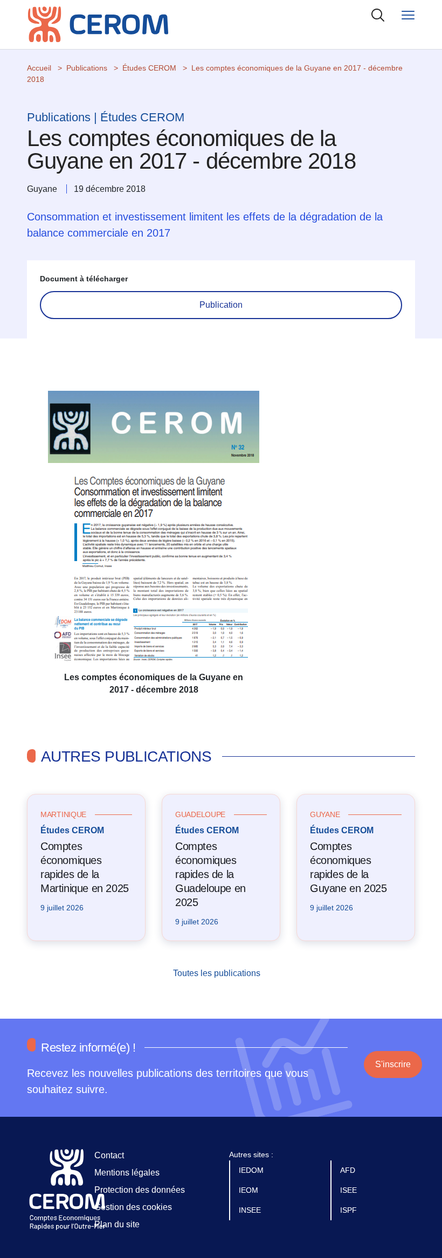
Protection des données (139, 1189)
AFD (348, 1170)
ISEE (349, 1190)
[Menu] (408, 15)
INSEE (251, 1210)
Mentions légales (127, 1172)
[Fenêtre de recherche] (378, 15)
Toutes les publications (218, 973)
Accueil (39, 68)
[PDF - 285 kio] (153, 530)
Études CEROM (149, 68)
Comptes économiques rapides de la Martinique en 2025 (84, 867)
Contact (109, 1155)
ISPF (349, 1210)
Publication (221, 304)
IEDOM (252, 1170)
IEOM (249, 1190)
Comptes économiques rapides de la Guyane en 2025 (348, 867)
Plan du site (117, 1224)
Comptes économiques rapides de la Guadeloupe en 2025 (210, 874)
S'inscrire (393, 1064)
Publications (86, 68)
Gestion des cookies (133, 1207)
